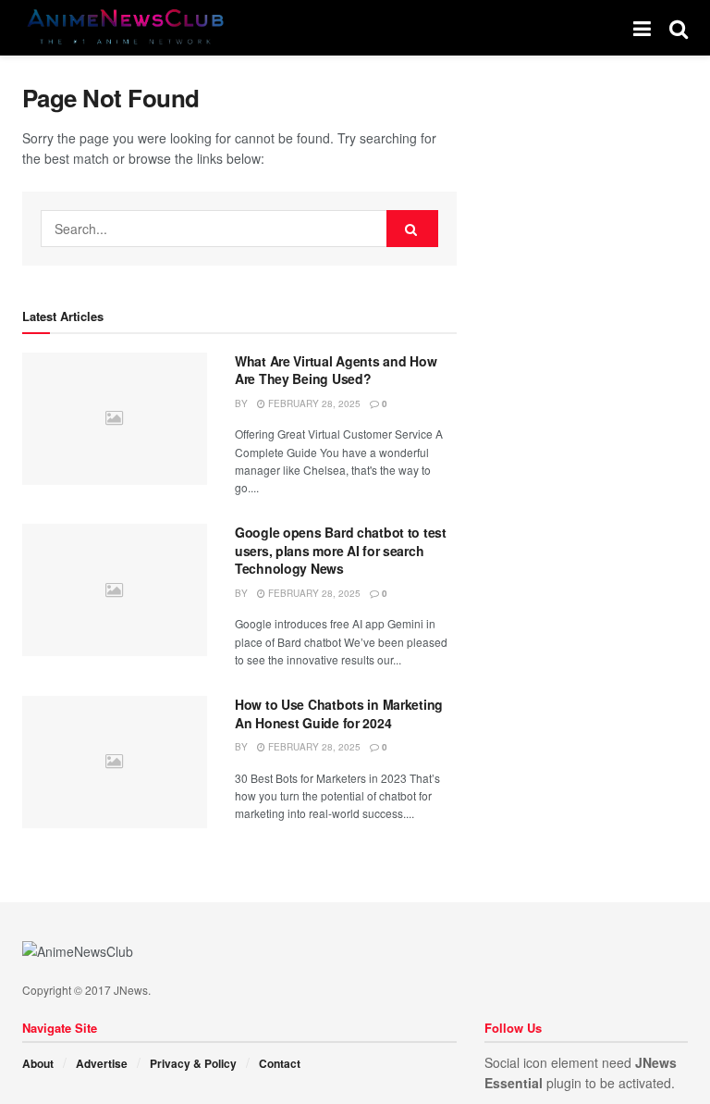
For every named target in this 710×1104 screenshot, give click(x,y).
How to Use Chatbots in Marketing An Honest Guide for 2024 (339, 713)
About (38, 1063)
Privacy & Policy (193, 1063)
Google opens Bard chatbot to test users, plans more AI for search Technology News (341, 550)
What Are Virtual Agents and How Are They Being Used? (335, 370)
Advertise (102, 1063)
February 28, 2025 (313, 403)
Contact (279, 1063)
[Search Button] (412, 228)
